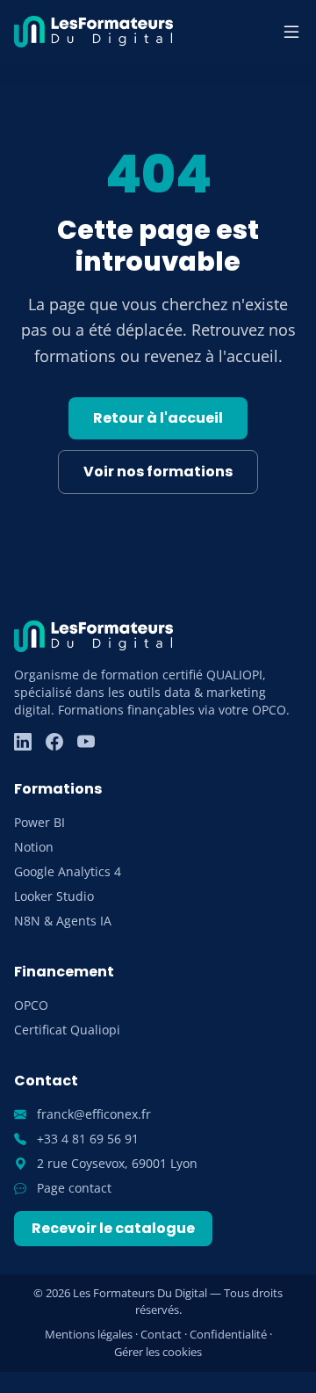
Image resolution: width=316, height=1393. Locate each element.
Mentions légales (89, 1334)
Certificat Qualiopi (67, 1029)
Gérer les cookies (158, 1352)
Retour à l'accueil (158, 418)
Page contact (72, 1187)
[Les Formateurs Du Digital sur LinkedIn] (23, 742)
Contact (161, 1334)
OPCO (31, 1005)
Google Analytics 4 (67, 871)
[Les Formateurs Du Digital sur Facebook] (54, 742)
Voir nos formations (158, 471)
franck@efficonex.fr (92, 1114)
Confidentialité (228, 1334)
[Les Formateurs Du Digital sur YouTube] (86, 742)
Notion (34, 846)
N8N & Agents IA (62, 920)
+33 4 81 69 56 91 (86, 1138)
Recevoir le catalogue (113, 1228)
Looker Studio (54, 896)
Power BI (39, 822)
